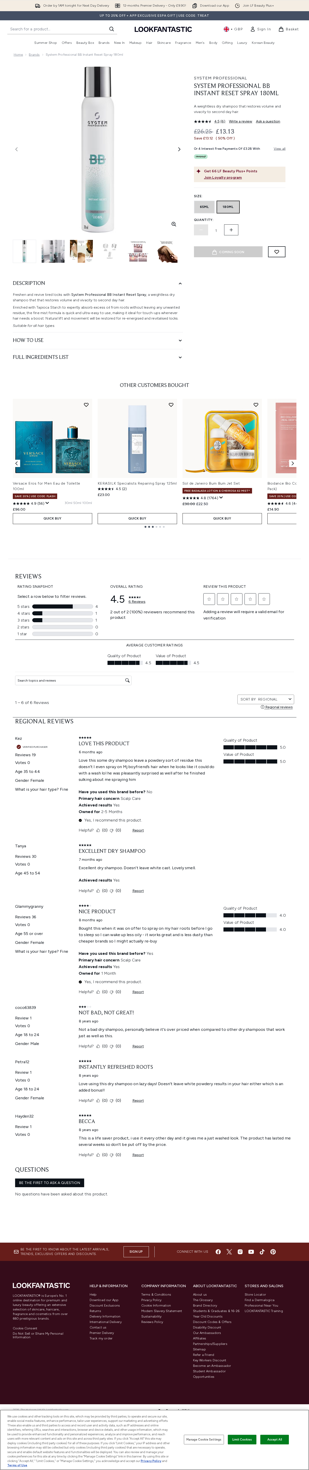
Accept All (274, 1439)
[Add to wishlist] (276, 251)
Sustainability (151, 1316)
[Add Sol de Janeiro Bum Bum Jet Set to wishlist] (255, 404)
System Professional (220, 78)
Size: (198, 196)
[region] (154, 1440)
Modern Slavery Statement (161, 1311)
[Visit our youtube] (251, 1251)
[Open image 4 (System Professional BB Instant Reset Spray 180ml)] (109, 251)
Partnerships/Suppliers (210, 1344)
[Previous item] (16, 463)
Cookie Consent (25, 1328)
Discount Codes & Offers (212, 1322)
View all (280, 149)
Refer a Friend (203, 1355)
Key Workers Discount (209, 1360)
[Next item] (292, 463)
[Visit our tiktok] (262, 1251)
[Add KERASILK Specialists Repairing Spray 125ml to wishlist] (171, 404)
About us (200, 1295)
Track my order (101, 1338)
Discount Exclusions (105, 1305)
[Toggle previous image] (16, 149)
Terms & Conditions (156, 1295)
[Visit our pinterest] (273, 1251)
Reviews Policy (152, 1322)
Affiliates (199, 1338)
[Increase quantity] (231, 229)
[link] (260, 29)
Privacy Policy (151, 1300)
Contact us (98, 1327)
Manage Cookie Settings (203, 1439)
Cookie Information (156, 1305)
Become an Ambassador (212, 1366)
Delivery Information (105, 1316)
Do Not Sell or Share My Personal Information (38, 1335)
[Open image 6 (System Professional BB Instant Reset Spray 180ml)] (166, 251)
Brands (34, 55)
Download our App (104, 1300)
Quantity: (204, 220)
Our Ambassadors (207, 1333)
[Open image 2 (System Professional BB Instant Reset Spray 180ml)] (53, 251)
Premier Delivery (102, 1333)
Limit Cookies (242, 1439)
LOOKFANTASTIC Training (264, 1311)
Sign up (136, 1252)
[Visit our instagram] (240, 1251)
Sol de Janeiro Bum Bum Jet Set (211, 483)
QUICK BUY (52, 518)
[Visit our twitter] (229, 1251)
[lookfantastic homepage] (163, 29)
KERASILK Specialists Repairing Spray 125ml (137, 483)
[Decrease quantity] (201, 229)
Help (93, 1295)
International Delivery (106, 1322)
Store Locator (255, 1295)
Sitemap (199, 1349)
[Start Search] (111, 29)
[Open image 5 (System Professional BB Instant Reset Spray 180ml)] (138, 251)
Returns (95, 1311)
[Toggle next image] (179, 149)
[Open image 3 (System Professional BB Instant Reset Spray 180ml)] (81, 251)
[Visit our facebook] (218, 1251)
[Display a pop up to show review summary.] (47, 503)
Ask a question (268, 121)
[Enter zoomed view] (173, 224)
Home (18, 55)
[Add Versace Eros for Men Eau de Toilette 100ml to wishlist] (86, 404)
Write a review (240, 121)
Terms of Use (17, 1465)
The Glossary (203, 1300)
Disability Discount (207, 1327)
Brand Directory (205, 1305)
